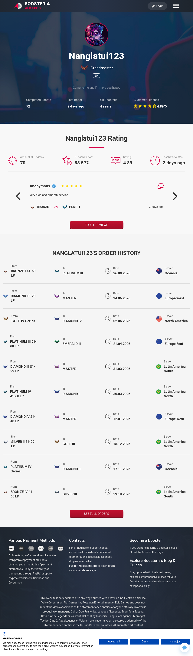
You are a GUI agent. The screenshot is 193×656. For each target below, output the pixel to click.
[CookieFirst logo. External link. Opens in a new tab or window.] (4, 634)
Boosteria (37, 4)
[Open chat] (184, 647)
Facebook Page (87, 570)
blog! (147, 585)
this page (157, 552)
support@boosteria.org (83, 565)
